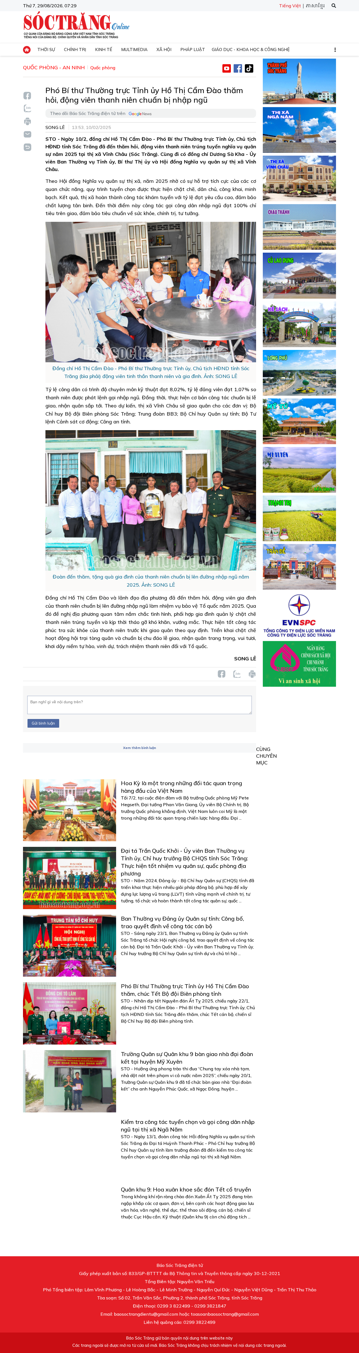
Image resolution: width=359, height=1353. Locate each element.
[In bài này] (27, 121)
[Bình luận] (27, 134)
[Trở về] (27, 146)
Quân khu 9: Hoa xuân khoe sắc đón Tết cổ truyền (186, 1189)
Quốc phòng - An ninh (54, 67)
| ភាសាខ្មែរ (313, 6)
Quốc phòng (102, 67)
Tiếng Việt (290, 5)
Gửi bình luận (43, 723)
